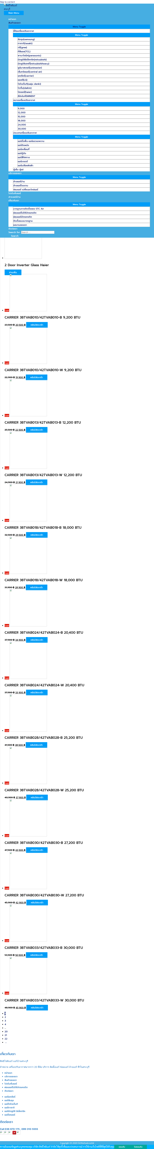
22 (6, 1038)
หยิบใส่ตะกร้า (37, 325)
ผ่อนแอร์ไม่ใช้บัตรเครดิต (16, 1087)
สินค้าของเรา (11, 1080)
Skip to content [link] (7, 1)
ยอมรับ (122, 1146)
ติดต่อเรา (9, 1091)
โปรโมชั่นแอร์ (11, 1083)
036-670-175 (12, 1129)
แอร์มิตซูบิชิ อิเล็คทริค (15, 1111)
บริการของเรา (11, 1076)
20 (6, 1031)
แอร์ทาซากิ (10, 1107)
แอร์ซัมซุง (9, 1100)
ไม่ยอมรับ (138, 1146)
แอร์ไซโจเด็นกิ (11, 1104)
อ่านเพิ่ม (13, 272)
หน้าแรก (8, 1073)
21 (6, 1035)
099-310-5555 (29, 1129)
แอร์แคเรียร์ (10, 1096)
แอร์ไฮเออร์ (10, 1114)
